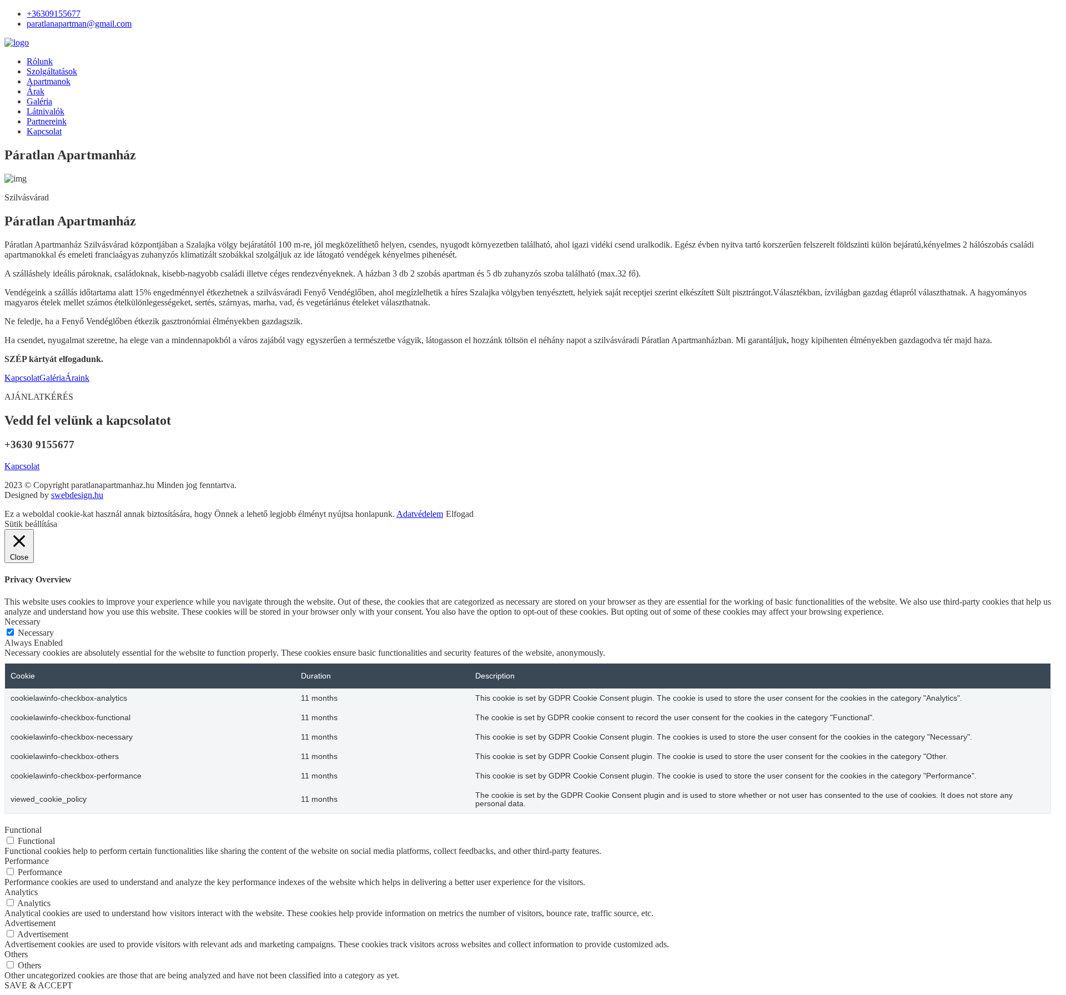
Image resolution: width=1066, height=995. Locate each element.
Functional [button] (23, 830)
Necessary (36, 632)
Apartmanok (49, 81)
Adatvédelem (419, 514)
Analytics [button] (21, 892)
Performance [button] (26, 861)
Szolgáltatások (52, 71)
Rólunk (40, 61)
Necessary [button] (22, 621)
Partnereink (47, 121)
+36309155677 (54, 13)
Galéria (39, 101)
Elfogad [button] (460, 514)
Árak (35, 91)
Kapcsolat (44, 131)
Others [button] (16, 954)
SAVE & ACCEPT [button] (38, 985)
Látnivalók (45, 111)
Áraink (77, 378)
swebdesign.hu (77, 495)
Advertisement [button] (30, 923)
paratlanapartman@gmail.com (79, 23)
